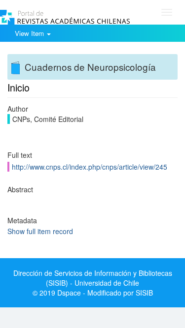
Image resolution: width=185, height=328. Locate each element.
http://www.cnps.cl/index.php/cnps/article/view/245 (89, 167)
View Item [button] (30, 33)
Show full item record (40, 231)
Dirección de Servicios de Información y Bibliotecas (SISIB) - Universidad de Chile (92, 278)
